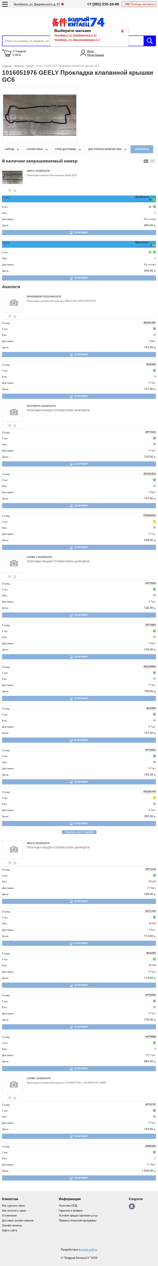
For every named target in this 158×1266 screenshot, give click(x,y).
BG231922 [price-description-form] (150, 473)
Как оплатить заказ (14, 1210)
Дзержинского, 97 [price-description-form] (143, 198)
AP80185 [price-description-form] (150, 1146)
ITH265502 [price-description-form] (149, 515)
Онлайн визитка (12, 1225)
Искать (150, 41)
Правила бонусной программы (77, 1220)
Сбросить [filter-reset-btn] (142, 149)
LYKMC (31, 557)
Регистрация (95, 55)
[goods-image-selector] (14, 177)
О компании (9, 1215)
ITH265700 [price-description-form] (149, 791)
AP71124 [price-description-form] (150, 869)
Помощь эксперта (139, 4)
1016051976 (42, 170)
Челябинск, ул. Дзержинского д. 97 (75, 35)
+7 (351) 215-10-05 (103, 4)
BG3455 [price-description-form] (151, 708)
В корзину (81, 232)
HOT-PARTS (34, 406)
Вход (90, 51)
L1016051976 (44, 557)
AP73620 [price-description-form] (150, 583)
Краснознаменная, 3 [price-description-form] (143, 244)
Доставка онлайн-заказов (18, 1220)
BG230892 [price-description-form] (150, 666)
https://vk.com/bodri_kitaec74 (132, 1206)
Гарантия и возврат (71, 1210)
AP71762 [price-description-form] (150, 911)
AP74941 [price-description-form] (150, 749)
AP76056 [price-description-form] (150, 995)
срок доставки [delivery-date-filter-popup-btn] (65, 149)
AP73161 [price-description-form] (150, 432)
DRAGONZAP (35, 296)
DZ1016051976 (52, 296)
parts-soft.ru (89, 1249)
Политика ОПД (68, 1205)
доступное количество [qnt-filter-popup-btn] (105, 149)
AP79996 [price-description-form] (150, 1036)
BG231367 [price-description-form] (150, 322)
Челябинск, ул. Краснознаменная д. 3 (77, 39)
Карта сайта (9, 1230)
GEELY (31, 170)
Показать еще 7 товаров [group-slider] (79, 832)
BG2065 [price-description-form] (151, 364)
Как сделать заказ (13, 1205)
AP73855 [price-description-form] (150, 624)
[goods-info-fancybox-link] (10, 190)
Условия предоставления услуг (78, 1215)
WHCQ (31, 843)
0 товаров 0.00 (19, 53)
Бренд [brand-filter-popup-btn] (9, 149)
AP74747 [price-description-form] (150, 1104)
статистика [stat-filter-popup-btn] (34, 149)
